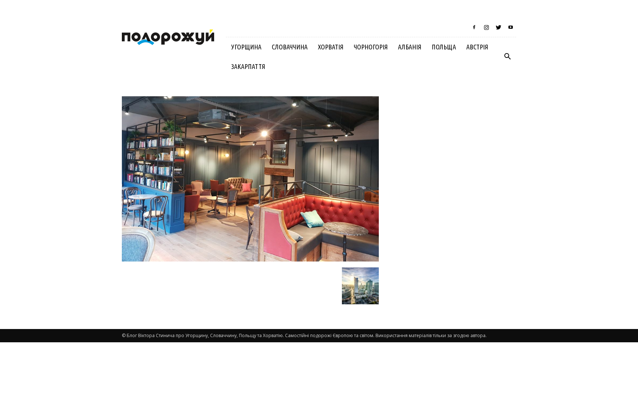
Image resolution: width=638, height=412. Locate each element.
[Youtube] (510, 27)
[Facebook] (474, 27)
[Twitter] (498, 27)
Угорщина (246, 47)
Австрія (477, 47)
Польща (444, 47)
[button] (507, 57)
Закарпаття (248, 66)
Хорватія (330, 47)
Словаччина (290, 47)
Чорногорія (371, 47)
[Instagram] (486, 27)
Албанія (409, 47)
